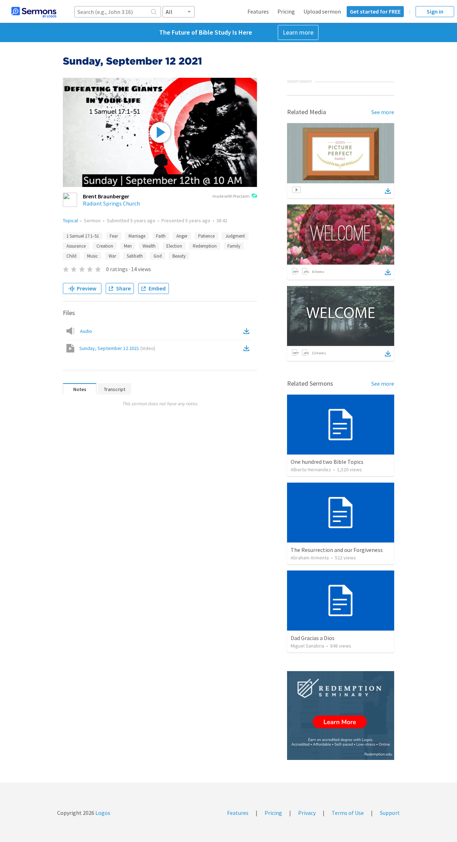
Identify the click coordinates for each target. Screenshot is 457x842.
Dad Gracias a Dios (313, 637)
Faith (161, 236)
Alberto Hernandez (311, 469)
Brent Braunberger (106, 196)
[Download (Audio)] (247, 331)
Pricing (286, 11)
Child (71, 256)
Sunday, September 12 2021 (117, 348)
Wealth (149, 246)
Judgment (235, 236)
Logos (102, 812)
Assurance (76, 246)
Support (390, 812)
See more (382, 112)
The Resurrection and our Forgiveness (337, 549)
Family (233, 246)
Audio (86, 331)
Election (174, 246)
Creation (104, 246)
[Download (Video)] (247, 348)
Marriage (137, 236)
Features (258, 11)
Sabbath (135, 256)
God (158, 256)
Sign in (435, 11)
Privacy (307, 812)
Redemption (205, 246)
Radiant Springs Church (111, 203)
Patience (206, 236)
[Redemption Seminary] (340, 715)
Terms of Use (348, 812)
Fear (114, 236)
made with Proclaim (231, 196)
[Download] (388, 191)
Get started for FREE (375, 11)
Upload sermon (322, 11)
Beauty (179, 256)
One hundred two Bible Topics (327, 461)
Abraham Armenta (310, 557)
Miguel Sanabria (307, 646)
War (112, 256)
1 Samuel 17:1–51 (82, 236)
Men (128, 246)
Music (92, 256)
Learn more (298, 32)
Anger (181, 236)
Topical (70, 220)
